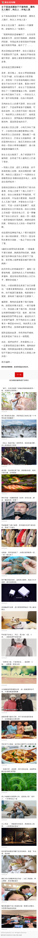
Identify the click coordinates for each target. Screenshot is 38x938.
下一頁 (19, 374)
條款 (14, 935)
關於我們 (3, 935)
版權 (20, 935)
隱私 (17, 935)
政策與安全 (9, 935)
